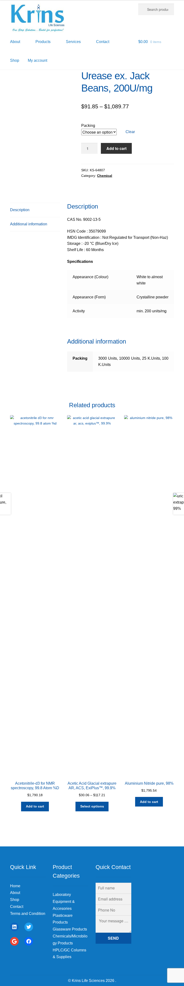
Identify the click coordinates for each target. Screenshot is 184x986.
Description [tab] (19, 210)
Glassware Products (70, 929)
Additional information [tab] (28, 224)
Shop (14, 60)
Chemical (104, 176)
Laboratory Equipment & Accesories (64, 902)
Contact (16, 907)
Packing (88, 125)
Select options (92, 806)
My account (37, 60)
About (15, 893)
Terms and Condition (27, 914)
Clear (130, 132)
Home (15, 886)
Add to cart (116, 148)
